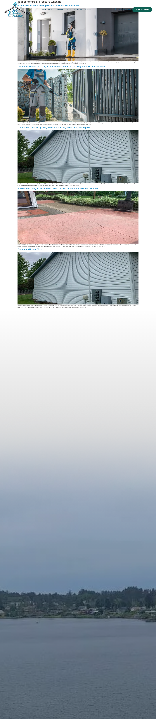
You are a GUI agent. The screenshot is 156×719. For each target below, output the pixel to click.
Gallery (59, 9)
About (88, 9)
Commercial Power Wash (30, 249)
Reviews (78, 9)
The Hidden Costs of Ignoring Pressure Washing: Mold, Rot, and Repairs (54, 127)
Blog (69, 9)
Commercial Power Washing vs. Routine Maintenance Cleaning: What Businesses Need (62, 66)
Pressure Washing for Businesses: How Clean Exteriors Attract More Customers (58, 188)
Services (46, 9)
